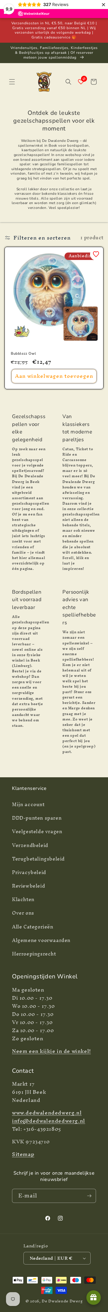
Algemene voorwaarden (41, 940)
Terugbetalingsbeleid (38, 858)
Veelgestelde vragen (37, 831)
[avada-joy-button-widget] (93, 1297)
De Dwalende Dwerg (62, 1301)
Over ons (23, 912)
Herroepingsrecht (34, 953)
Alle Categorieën (32, 926)
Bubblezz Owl (23, 353)
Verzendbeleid (30, 845)
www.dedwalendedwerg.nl (47, 1112)
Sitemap (23, 1154)
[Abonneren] (89, 1196)
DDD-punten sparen (37, 817)
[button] (12, 81)
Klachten (23, 899)
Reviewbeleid (28, 885)
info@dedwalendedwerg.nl (48, 1121)
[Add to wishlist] (96, 254)
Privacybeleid (29, 872)
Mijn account (28, 804)
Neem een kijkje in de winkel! (51, 1051)
